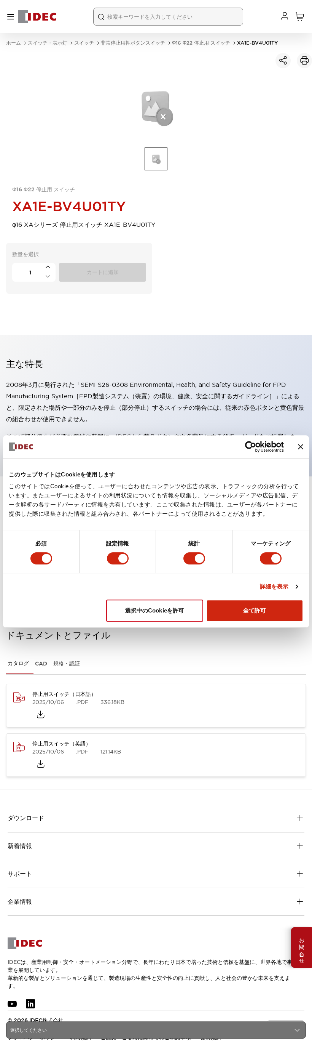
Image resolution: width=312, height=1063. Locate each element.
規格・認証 (66, 663)
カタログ (18, 663)
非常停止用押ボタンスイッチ (133, 43)
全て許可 (254, 610)
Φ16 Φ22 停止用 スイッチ (201, 43)
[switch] (118, 558)
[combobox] (156, 1030)
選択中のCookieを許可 (154, 610)
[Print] (304, 60)
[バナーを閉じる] (300, 446)
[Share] (283, 60)
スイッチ (84, 43)
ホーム (13, 43)
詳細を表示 (274, 586)
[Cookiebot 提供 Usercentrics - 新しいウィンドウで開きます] (250, 446)
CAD (41, 663)
